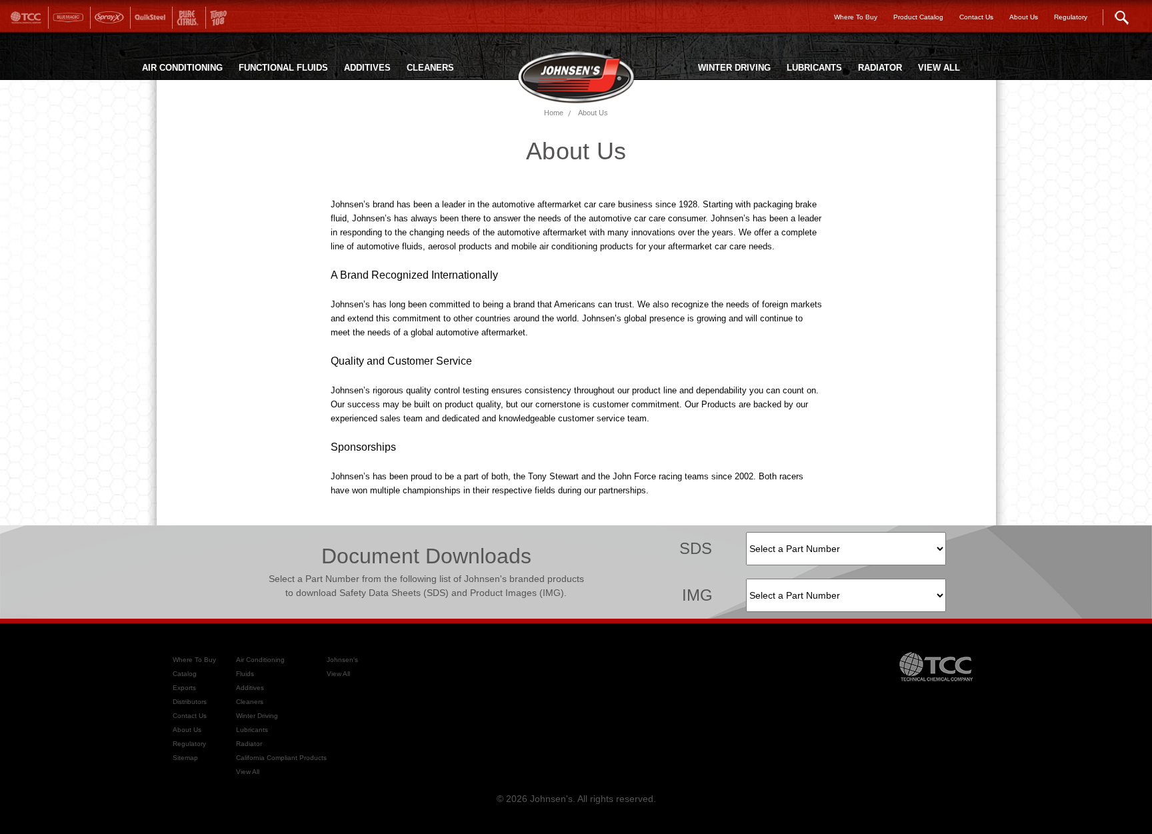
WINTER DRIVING (734, 68)
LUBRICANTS (814, 68)
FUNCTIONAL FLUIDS (283, 68)
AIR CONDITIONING (182, 68)
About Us (593, 113)
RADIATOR (880, 68)
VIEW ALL (939, 68)
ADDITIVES (367, 68)
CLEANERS (430, 68)
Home (553, 113)
